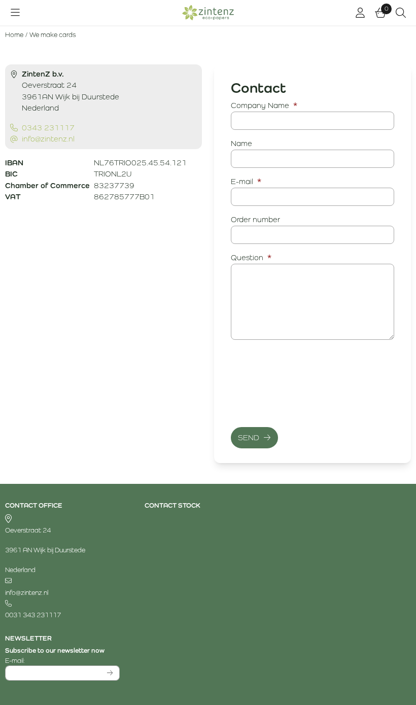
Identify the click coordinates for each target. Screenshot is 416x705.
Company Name (264, 105)
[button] (15, 13)
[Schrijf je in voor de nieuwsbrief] (110, 673)
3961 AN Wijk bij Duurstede (45, 550)
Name (241, 143)
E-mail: (62, 660)
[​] (62, 581)
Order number (255, 219)
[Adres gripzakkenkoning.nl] (62, 519)
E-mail (246, 181)
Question (251, 257)
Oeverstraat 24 (28, 530)
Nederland (20, 570)
